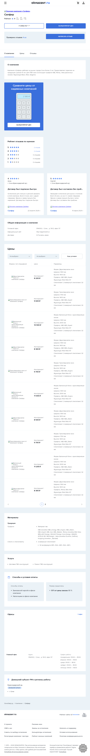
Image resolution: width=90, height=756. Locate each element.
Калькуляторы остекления (41, 732)
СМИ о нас (8, 728)
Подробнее (62, 752)
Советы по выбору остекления (15, 732)
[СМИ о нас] (83, 752)
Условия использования (68, 732)
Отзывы (33, 53)
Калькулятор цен (65, 26)
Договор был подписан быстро (22, 189)
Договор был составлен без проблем (66, 189)
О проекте (8, 724)
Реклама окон (37, 724)
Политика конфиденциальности (71, 736)
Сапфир (11, 211)
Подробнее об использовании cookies (16, 752)
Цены (22, 53)
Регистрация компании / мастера (16, 736)
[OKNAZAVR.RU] (41, 3)
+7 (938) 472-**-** (24, 26)
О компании (9, 53)
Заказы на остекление (40, 728)
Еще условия (72, 256)
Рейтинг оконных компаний (42, 736)
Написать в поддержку (68, 728)
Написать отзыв (65, 36)
